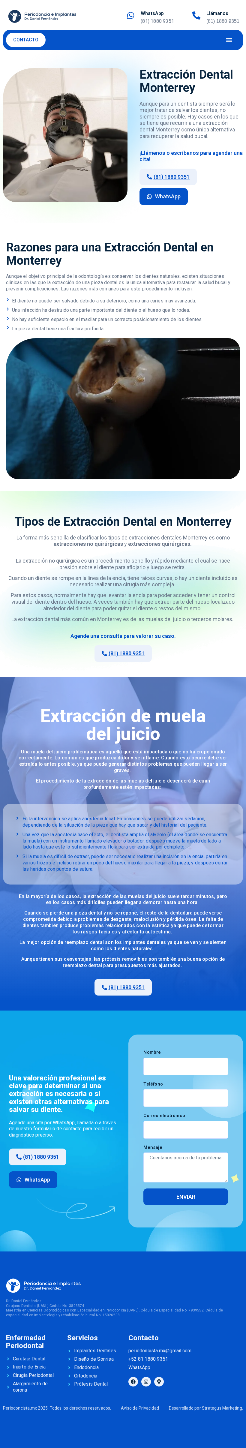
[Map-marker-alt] (159, 1381)
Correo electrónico (164, 1115)
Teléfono (153, 1084)
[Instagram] (146, 1381)
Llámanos (217, 13)
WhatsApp (152, 13)
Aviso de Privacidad (140, 1408)
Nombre (152, 1052)
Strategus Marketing (222, 1408)
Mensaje (152, 1147)
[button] (229, 40)
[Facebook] (133, 1381)
